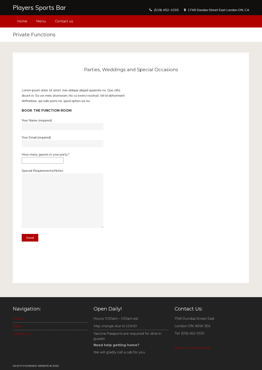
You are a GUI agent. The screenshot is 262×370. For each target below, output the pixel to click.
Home (22, 21)
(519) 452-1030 (166, 10)
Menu (41, 21)
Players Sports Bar (39, 8)
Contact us (64, 21)
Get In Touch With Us (192, 348)
